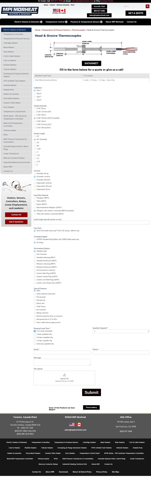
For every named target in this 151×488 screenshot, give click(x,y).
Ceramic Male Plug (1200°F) (46, 273)
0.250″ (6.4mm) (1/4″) (43, 124)
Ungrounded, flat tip (43, 189)
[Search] (147, 6)
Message (37, 358)
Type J (38, 90)
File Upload (38, 369)
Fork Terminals (41, 254)
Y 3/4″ (38, 149)
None (38, 290)
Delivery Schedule (63, 5)
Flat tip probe (41, 297)
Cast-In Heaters (14, 448)
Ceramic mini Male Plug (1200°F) (47, 280)
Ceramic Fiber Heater (53, 453)
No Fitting (39, 242)
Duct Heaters (70, 453)
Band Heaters (105, 442)
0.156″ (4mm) (41, 115)
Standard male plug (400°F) (45, 257)
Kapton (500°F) (41, 204)
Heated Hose (137, 448)
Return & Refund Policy (82, 471)
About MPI (96, 464)
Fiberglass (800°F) (42, 198)
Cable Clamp (40, 306)
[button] (28, 22)
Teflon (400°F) (41, 201)
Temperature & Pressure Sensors (56, 30)
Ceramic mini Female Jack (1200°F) (48, 283)
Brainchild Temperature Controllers (20, 458)
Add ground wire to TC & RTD (46, 319)
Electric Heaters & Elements (16, 442)
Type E (38, 100)
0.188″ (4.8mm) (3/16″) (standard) (47, 118)
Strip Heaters (120, 442)
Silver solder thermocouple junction (48, 322)
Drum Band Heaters (33, 453)
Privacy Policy (101, 471)
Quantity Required (100, 328)
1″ (37, 152)
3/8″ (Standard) (41, 139)
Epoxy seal (40, 303)
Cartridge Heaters (89, 442)
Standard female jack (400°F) (46, 261)
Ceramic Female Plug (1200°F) (47, 276)
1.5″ (37, 158)
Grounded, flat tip (42, 173)
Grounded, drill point (43, 180)
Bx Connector (41, 310)
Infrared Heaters (122, 448)
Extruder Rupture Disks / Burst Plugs (111, 458)
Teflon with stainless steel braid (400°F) (49, 214)
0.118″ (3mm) (41, 108)
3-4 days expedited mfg (44, 337)
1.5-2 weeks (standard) (44, 331)
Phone (96, 349)
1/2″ (37, 142)
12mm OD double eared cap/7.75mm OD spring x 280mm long (57, 231)
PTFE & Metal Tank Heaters (101, 448)
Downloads (63, 471)
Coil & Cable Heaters (137, 442)
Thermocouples (78, 30)
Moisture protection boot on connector (49, 316)
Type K (38, 93)
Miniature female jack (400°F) (46, 267)
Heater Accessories (14, 453)
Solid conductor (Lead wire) (45, 294)
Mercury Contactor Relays (48, 464)
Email (36, 349)
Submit (92, 392)
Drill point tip (40, 300)
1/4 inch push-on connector (45, 270)
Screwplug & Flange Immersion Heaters (72, 448)
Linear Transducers (137, 458)
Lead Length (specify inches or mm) (47, 219)
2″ (37, 165)
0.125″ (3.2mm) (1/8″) (43, 112)
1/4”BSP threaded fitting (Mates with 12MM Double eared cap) (57, 239)
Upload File (64, 379)
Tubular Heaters (47, 448)
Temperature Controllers (41, 442)
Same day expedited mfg (45, 344)
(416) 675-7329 (27, 428)
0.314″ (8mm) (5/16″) (43, 128)
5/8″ (37, 146)
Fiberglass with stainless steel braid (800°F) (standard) (55, 211)
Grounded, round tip (43, 176)
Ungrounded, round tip (44, 183)
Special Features (40, 288)
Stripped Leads (41, 251)
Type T (38, 97)
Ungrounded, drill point (44, 186)
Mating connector (42, 313)
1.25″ (38, 155)
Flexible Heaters (30, 448)
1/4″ (37, 136)
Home (37, 30)
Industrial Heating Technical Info (75, 464)
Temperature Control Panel (90, 453)
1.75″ (38, 162)
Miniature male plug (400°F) (45, 264)
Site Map (115, 471)
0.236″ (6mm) (41, 121)
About (46, 5)
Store (72, 5)
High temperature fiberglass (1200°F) (49, 207)
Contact (52, 5)
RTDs (56, 458)
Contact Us (108, 464)
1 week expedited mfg (44, 334)
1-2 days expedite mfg (44, 340)
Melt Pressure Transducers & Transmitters (78, 458)
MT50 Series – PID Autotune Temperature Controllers (124, 453)
